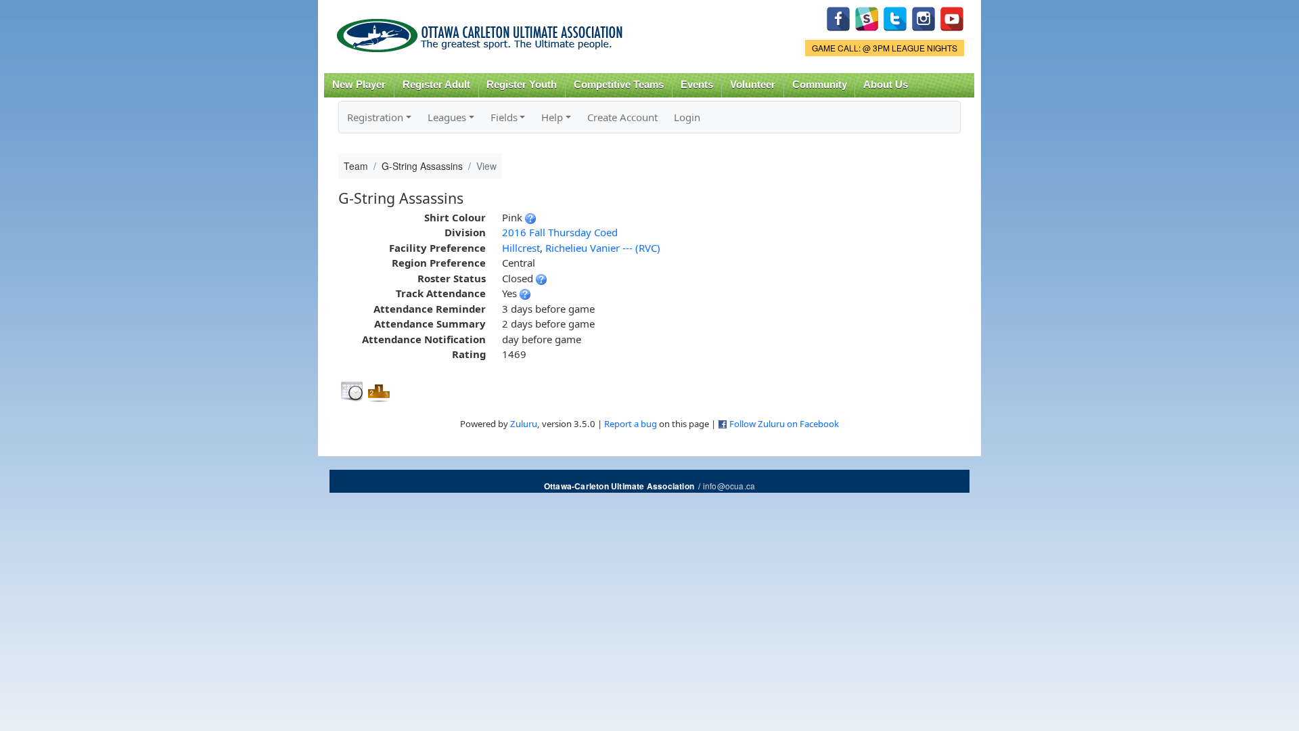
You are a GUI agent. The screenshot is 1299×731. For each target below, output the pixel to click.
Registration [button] (375, 117)
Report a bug (630, 424)
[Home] (482, 31)
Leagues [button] (447, 117)
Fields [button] (504, 117)
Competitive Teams (619, 84)
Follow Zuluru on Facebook (784, 424)
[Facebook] (838, 17)
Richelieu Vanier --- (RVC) (602, 247)
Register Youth (521, 84)
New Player (359, 84)
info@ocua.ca (729, 485)
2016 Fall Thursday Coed (560, 232)
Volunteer (752, 84)
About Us (885, 84)
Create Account (622, 117)
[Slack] (866, 17)
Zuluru (523, 424)
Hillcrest (521, 247)
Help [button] (552, 117)
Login (687, 117)
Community (819, 84)
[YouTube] (952, 17)
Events (697, 84)
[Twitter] (895, 17)
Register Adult (436, 84)
